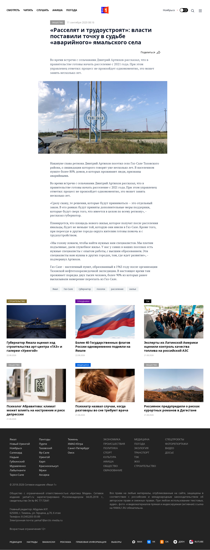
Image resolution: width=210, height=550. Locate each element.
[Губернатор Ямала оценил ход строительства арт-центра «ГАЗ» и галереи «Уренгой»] (36, 321)
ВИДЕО (169, 448)
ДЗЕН (181, 541)
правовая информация (91, 541)
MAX (139, 541)
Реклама (65, 541)
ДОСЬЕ (169, 452)
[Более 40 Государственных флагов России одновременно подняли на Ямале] (105, 321)
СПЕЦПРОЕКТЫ (174, 439)
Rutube (199, 541)
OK (166, 541)
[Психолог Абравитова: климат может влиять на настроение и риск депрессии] (36, 385)
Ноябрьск (169, 10)
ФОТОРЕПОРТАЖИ (176, 444)
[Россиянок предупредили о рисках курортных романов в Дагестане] (173, 385)
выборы (116, 541)
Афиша (57, 10)
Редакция (16, 541)
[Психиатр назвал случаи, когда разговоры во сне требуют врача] (105, 385)
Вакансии (48, 541)
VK (153, 541)
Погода (71, 10)
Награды (32, 541)
